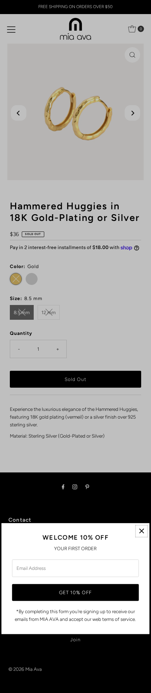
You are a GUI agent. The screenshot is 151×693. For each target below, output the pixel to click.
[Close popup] (142, 531)
